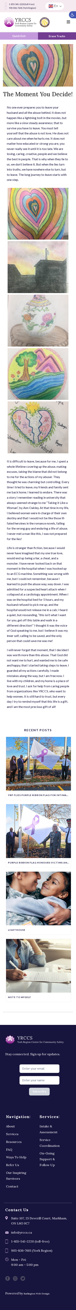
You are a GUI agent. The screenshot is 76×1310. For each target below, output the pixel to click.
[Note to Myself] (38, 966)
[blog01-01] (38, 267)
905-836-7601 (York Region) (22, 8)
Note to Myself (19, 997)
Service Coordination (50, 1143)
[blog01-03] (38, 374)
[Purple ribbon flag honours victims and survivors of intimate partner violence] (38, 831)
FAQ (9, 1150)
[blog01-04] (38, 214)
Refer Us (12, 1165)
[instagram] (15, 1278)
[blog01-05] (38, 321)
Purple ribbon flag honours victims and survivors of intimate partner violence (39, 862)
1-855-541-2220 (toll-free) (21, 4)
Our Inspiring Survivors (16, 1175)
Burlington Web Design (36, 1293)
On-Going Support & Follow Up (47, 1159)
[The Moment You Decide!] (38, 65)
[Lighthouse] (38, 898)
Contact (12, 1186)
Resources (14, 1142)
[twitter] (22, 1278)
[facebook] (7, 1278)
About (10, 1126)
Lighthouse (16, 929)
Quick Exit (19, 36)
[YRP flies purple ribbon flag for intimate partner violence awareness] (38, 764)
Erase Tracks (57, 36)
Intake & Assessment (48, 1129)
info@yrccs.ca (21, 1232)
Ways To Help (16, 1157)
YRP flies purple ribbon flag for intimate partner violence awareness (39, 795)
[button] (72, 14)
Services (12, 1134)
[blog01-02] (38, 427)
